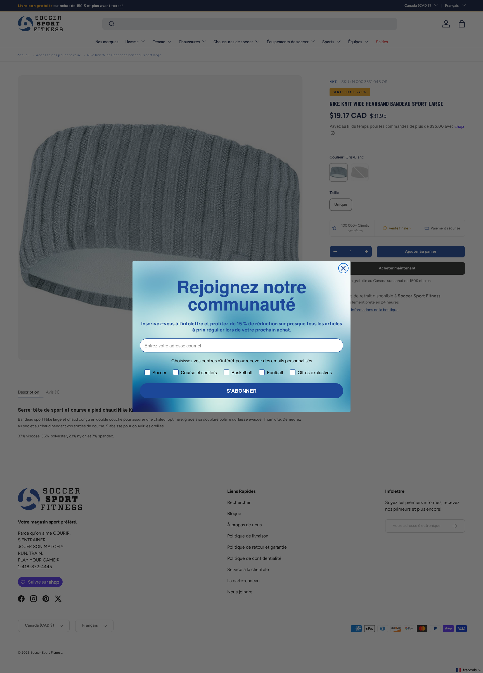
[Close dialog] (343, 268)
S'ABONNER (242, 390)
